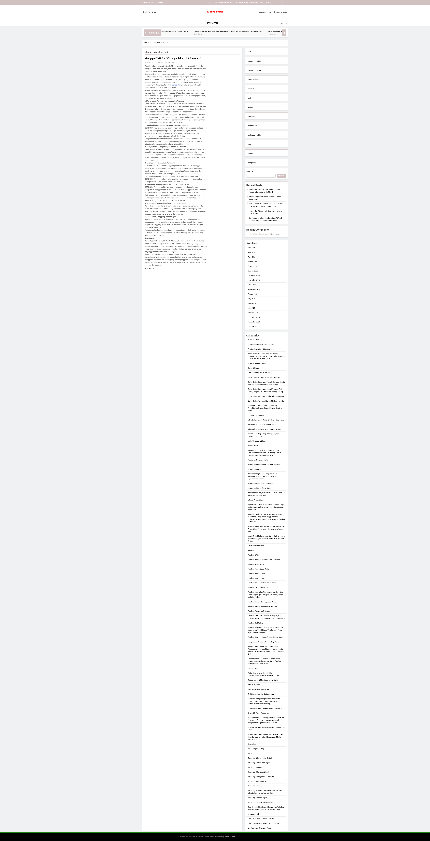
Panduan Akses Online (256, 578)
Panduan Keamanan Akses (258, 588)
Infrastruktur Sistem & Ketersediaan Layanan (264, 429)
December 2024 (254, 317)
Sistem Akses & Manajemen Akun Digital (263, 680)
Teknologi (251, 753)
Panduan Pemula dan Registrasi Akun (262, 602)
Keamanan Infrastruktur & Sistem (260, 484)
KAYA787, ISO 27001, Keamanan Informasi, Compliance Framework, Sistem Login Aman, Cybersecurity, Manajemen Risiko (265, 452)
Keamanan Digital (254, 469)
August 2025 (252, 294)
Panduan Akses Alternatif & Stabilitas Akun (264, 560)
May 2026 (251, 252)
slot (249, 52)
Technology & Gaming (256, 749)
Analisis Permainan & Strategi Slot (261, 349)
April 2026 (251, 257)
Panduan (251, 550)
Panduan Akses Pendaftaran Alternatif (262, 583)
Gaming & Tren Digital (256, 415)
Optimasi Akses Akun (256, 546)
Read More (148, 269)
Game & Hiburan (254, 368)
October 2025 (253, 285)
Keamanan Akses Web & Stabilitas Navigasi (264, 465)
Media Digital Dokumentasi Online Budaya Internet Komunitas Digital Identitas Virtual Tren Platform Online (266, 538)
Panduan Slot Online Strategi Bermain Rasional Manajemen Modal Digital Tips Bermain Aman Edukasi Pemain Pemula (265, 630)
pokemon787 (253, 668)
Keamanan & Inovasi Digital (258, 460)
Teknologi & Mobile (255, 767)
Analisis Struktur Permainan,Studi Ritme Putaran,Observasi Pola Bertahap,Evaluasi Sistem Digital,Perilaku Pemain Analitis (266, 356)
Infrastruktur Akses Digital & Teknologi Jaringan (266, 420)
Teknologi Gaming (254, 786)
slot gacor (252, 107)
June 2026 (252, 248)
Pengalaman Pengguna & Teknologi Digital (263, 642)
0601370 (150, 62)
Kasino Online (253, 446)
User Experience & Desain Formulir (261, 819)
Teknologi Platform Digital (258, 798)
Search (249, 171)
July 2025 (251, 299)
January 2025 (253, 313)
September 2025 (254, 290)
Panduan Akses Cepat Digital (259, 569)
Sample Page (212, 23)
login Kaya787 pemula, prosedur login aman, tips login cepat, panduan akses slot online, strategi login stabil (266, 507)
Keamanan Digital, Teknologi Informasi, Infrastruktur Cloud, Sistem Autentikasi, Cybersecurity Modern (262, 476)
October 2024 (253, 327)
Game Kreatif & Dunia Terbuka (259, 373)
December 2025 (254, 276)
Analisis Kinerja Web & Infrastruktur (261, 345)
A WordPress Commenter (258, 234)
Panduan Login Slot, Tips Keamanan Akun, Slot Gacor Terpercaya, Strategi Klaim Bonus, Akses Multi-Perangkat (265, 594)
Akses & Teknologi (255, 340)
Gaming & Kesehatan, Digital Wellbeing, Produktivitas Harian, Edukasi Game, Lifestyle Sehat (265, 408)
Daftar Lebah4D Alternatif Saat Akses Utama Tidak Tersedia (250, 2)
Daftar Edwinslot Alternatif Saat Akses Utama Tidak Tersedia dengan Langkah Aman (165, 31)
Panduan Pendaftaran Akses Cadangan (262, 606)
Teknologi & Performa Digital (258, 781)
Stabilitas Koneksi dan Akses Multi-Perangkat (265, 708)
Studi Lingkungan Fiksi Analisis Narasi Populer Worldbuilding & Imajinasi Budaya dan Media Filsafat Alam (265, 736)
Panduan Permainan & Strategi (259, 611)
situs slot (251, 117)
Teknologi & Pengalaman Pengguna (261, 777)
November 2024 (254, 322)
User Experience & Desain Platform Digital (263, 823)
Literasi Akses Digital (256, 500)
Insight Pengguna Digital (257, 441)
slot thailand (252, 126)
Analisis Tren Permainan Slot (259, 363)
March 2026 (252, 262)
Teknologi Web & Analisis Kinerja (260, 802)
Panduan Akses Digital (256, 574)
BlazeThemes (230, 837)
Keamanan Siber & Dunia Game (259, 488)
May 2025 (251, 308)
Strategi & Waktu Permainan (258, 713)
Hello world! (275, 234)
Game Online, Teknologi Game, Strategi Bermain (266, 401)
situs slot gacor (254, 80)
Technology (252, 744)
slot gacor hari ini (254, 61)
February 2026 (253, 266)
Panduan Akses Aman (256, 564)
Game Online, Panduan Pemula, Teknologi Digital (266, 396)
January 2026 (253, 271)
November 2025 (254, 280)
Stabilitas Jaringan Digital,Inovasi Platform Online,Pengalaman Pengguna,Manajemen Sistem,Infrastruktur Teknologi (264, 701)
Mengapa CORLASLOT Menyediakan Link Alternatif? (173, 58)
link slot (251, 89)
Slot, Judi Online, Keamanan (258, 689)
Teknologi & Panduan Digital (258, 772)
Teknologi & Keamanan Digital (259, 763)
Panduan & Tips (253, 555)
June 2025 (252, 303)
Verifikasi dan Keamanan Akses (260, 828)
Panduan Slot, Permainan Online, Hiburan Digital (266, 637)
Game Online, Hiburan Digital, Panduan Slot (264, 377)
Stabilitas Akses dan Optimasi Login (261, 694)
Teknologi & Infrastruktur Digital (260, 758)
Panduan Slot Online (255, 623)
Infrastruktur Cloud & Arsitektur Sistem (262, 425)
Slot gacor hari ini (254, 70)
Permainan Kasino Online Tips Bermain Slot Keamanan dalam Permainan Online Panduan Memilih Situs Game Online (264, 661)
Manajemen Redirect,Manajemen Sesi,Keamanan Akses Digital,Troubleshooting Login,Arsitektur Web (266, 529)
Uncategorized (253, 814)
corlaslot (175, 85)
